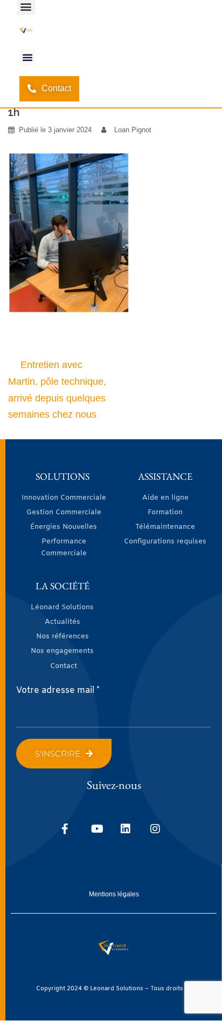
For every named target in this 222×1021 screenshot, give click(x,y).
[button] (27, 57)
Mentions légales (114, 894)
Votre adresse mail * (58, 690)
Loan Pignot (132, 130)
